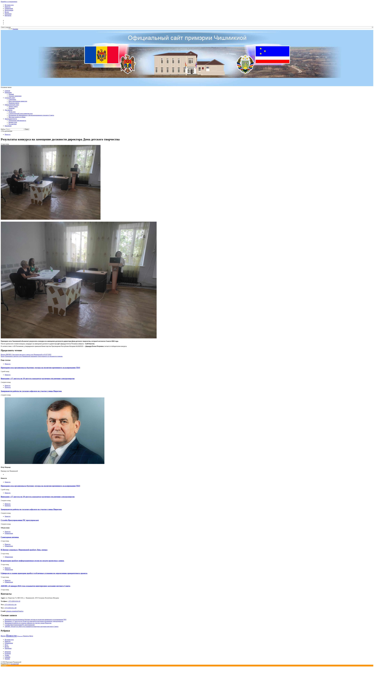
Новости (7, 7)
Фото (31, 636)
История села (9, 5)
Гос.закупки (13, 124)
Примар (11, 94)
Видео (7, 12)
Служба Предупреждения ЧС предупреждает (20, 520)
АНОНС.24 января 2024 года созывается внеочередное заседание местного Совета (35, 586)
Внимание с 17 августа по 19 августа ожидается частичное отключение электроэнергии (38, 379)
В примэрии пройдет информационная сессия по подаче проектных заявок (32, 561)
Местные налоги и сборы (17, 117)
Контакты (8, 15)
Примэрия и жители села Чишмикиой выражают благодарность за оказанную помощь (32, 356)
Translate (15, 29)
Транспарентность (11, 119)
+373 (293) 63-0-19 (14, 601)
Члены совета (13, 106)
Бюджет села (13, 122)
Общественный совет (12, 105)
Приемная (8, 14)
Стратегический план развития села (21, 113)
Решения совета (14, 103)
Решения (11, 108)
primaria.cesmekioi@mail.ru (14, 611)
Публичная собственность (17, 120)
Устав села (12, 112)
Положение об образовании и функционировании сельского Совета (31, 115)
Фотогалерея (9, 10)
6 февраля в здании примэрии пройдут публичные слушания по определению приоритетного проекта (44, 573)
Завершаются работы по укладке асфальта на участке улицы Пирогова (31, 391)
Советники (12, 99)
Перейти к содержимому (9, 1)
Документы (8, 110)
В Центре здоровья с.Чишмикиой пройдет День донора (24, 550)
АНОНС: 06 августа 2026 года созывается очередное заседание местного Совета (31, 626)
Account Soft (15, 664)
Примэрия (8, 92)
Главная (7, 91)
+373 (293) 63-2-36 (10, 604)
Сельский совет (10, 98)
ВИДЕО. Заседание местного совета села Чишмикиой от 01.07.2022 (26, 354)
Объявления (9, 8)
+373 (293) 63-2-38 (10, 608)
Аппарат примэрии (15, 96)
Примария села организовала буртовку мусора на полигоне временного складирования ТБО (40, 368)
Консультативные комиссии (18, 101)
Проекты (8, 387)
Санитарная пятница (10, 537)
